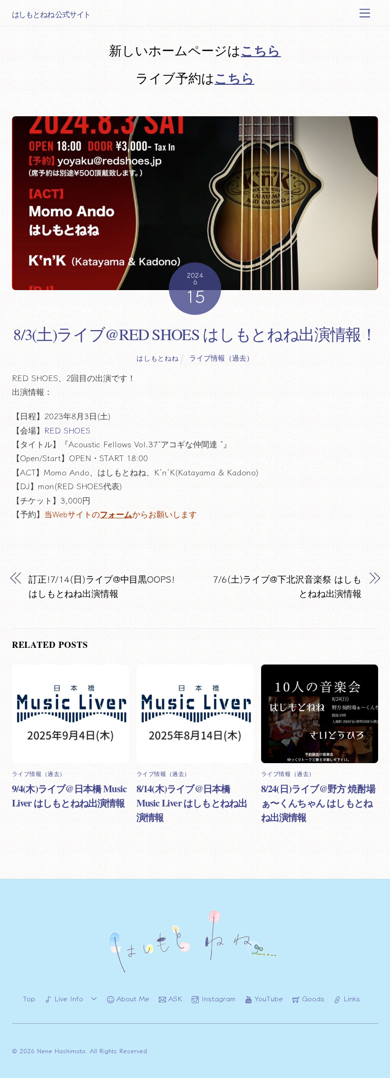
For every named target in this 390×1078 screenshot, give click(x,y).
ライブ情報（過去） (221, 357)
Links (350, 998)
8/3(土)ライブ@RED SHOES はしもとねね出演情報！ (194, 333)
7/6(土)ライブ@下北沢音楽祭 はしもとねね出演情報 (287, 585)
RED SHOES (67, 430)
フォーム (116, 514)
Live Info (67, 998)
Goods (312, 998)
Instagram (217, 998)
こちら (261, 50)
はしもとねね (157, 358)
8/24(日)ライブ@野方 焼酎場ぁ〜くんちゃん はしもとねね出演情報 (318, 802)
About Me (131, 998)
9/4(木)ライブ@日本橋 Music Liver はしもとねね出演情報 (69, 795)
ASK (174, 998)
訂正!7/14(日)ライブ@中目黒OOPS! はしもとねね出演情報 (102, 585)
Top (29, 998)
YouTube (267, 998)
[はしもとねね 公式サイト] (195, 972)
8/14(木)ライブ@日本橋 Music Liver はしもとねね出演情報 (192, 802)
